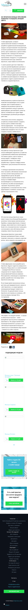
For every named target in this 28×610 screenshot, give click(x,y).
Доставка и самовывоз (14, 525)
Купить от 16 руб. (16, 380)
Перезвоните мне (14, 591)
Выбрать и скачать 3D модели (14, 523)
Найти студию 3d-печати (14, 471)
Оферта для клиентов (14, 530)
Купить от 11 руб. (16, 409)
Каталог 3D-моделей (12, 532)
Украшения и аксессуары (14, 536)
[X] (10, 347)
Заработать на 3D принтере (14, 554)
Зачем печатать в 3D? (14, 565)
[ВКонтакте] (13, 347)
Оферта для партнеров (14, 556)
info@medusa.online (14, 584)
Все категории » (14, 545)
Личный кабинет (14, 527)
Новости (14, 570)
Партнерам (13, 547)
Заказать (20, 10)
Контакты (14, 578)
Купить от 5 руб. (16, 439)
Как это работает (14, 549)
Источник (4, 344)
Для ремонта (14, 538)
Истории (14, 572)
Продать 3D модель (14, 552)
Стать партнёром (14, 503)
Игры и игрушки (14, 543)
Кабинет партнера (14, 558)
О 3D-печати (12, 560)
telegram (7, 605)
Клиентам (12, 518)
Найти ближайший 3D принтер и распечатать (14, 521)
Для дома (14, 541)
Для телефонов (14, 534)
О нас (14, 581)
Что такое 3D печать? (14, 563)
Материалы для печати (14, 567)
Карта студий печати (14, 586)
